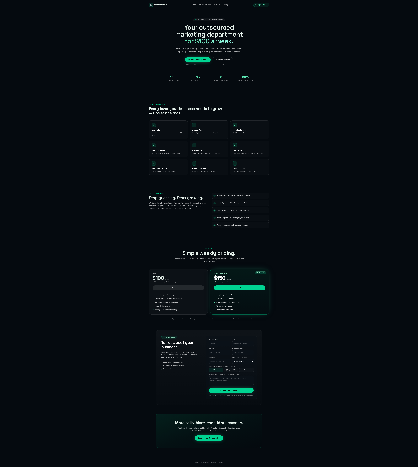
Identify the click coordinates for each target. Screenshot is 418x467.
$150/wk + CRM (231, 370)
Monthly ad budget (240, 357)
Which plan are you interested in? (222, 366)
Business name (237, 348)
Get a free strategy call (198, 60)
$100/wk (216, 370)
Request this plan (178, 288)
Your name (213, 339)
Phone (211, 348)
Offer (194, 5)
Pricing (225, 5)
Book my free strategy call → (231, 390)
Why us (217, 5)
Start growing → (261, 5)
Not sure (246, 370)
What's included (205, 5)
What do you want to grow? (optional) (224, 374)
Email (234, 339)
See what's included (222, 60)
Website (212, 357)
